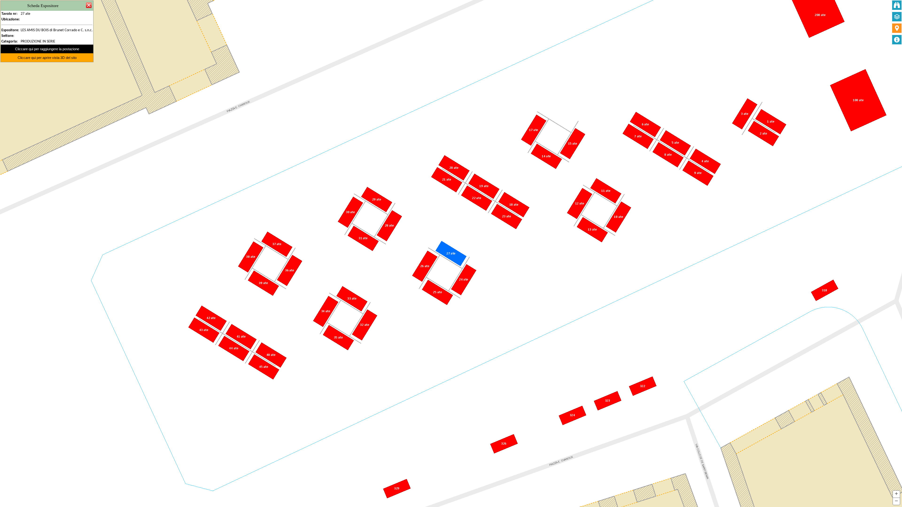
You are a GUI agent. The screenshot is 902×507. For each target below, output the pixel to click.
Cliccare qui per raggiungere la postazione (47, 49)
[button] (896, 494)
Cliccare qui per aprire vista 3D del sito (47, 58)
